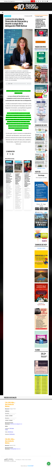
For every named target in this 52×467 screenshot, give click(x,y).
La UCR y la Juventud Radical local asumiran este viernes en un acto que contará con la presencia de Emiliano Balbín (27, 180)
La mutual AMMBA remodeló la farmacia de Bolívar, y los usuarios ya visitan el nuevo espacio (18, 179)
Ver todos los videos (40, 41)
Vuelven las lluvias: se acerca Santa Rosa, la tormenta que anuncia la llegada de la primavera (9, 178)
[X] (38, 1)
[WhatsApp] (36, 1)
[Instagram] (43, 1)
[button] (29, 1)
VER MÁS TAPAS (41, 168)
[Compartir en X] (10, 154)
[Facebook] (41, 1)
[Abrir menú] (2, 12)
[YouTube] (47, 1)
